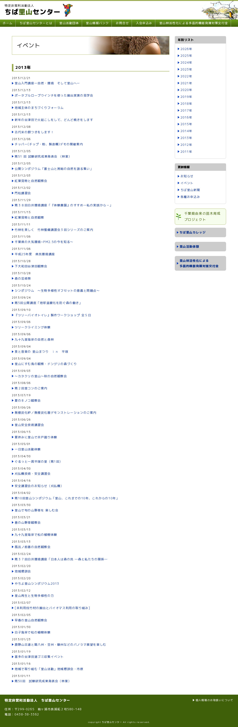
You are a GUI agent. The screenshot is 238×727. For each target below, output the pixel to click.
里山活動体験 (189, 246)
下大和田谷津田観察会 (31, 266)
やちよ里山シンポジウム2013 (37, 584)
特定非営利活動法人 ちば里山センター (37, 700)
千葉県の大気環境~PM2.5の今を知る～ (44, 242)
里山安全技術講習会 (29, 425)
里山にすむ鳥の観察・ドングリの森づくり (46, 364)
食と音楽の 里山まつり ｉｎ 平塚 (41, 352)
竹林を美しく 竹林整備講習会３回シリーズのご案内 (54, 230)
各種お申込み (190, 197)
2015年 (186, 124)
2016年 (186, 117)
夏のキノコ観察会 (28, 400)
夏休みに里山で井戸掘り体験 (36, 437)
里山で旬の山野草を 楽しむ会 (36, 510)
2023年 (186, 69)
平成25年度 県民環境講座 (35, 254)
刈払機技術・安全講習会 (33, 474)
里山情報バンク (97, 23)
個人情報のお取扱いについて (214, 700)
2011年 (186, 152)
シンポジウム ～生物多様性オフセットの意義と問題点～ (57, 291)
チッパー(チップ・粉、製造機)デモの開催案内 (49, 144)
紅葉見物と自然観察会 (31, 181)
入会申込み (144, 23)
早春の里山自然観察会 (31, 620)
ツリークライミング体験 (33, 327)
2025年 (186, 56)
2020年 (186, 90)
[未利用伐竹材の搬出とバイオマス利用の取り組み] (52, 608)
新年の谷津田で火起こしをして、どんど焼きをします (54, 120)
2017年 (186, 110)
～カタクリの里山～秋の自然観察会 (41, 376)
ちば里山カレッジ (193, 232)
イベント (187, 183)
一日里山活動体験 (28, 449)
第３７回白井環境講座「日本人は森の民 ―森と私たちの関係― (61, 559)
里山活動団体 (69, 23)
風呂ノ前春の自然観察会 (33, 547)
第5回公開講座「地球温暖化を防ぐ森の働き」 (48, 303)
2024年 (186, 62)
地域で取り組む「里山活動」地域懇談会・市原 (49, 669)
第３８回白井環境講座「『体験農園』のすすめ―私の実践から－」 (64, 205)
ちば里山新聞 (190, 190)
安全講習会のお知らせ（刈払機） (39, 486)
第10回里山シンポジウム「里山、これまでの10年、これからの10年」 (67, 498)
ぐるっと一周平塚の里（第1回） (39, 461)
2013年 (186, 138)
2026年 (186, 49)
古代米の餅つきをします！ (34, 132)
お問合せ (122, 23)
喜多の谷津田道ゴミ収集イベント (39, 657)
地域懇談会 (23, 571)
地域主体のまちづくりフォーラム (39, 108)
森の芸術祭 (23, 278)
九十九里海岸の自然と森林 (34, 339)
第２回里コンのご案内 (31, 388)
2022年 (186, 76)
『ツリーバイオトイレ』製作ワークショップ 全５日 (53, 315)
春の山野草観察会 (28, 523)
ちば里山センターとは (36, 23)
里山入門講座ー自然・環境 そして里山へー (47, 83)
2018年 (186, 104)
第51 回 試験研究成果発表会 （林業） (43, 156)
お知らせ (187, 176)
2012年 (186, 145)
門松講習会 (23, 193)
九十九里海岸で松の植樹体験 (36, 535)
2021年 (186, 83)
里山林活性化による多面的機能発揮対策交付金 (193, 23)
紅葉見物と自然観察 (29, 217)
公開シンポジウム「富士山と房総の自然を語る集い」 (54, 169)
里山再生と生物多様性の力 (34, 596)
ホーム (8, 23)
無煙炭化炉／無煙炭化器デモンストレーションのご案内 (56, 413)
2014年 (186, 131)
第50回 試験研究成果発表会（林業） (43, 681)
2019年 (186, 97)
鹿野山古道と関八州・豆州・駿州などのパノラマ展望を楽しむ (60, 645)
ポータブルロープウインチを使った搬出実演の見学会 (54, 95)
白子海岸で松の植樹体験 (33, 632)
